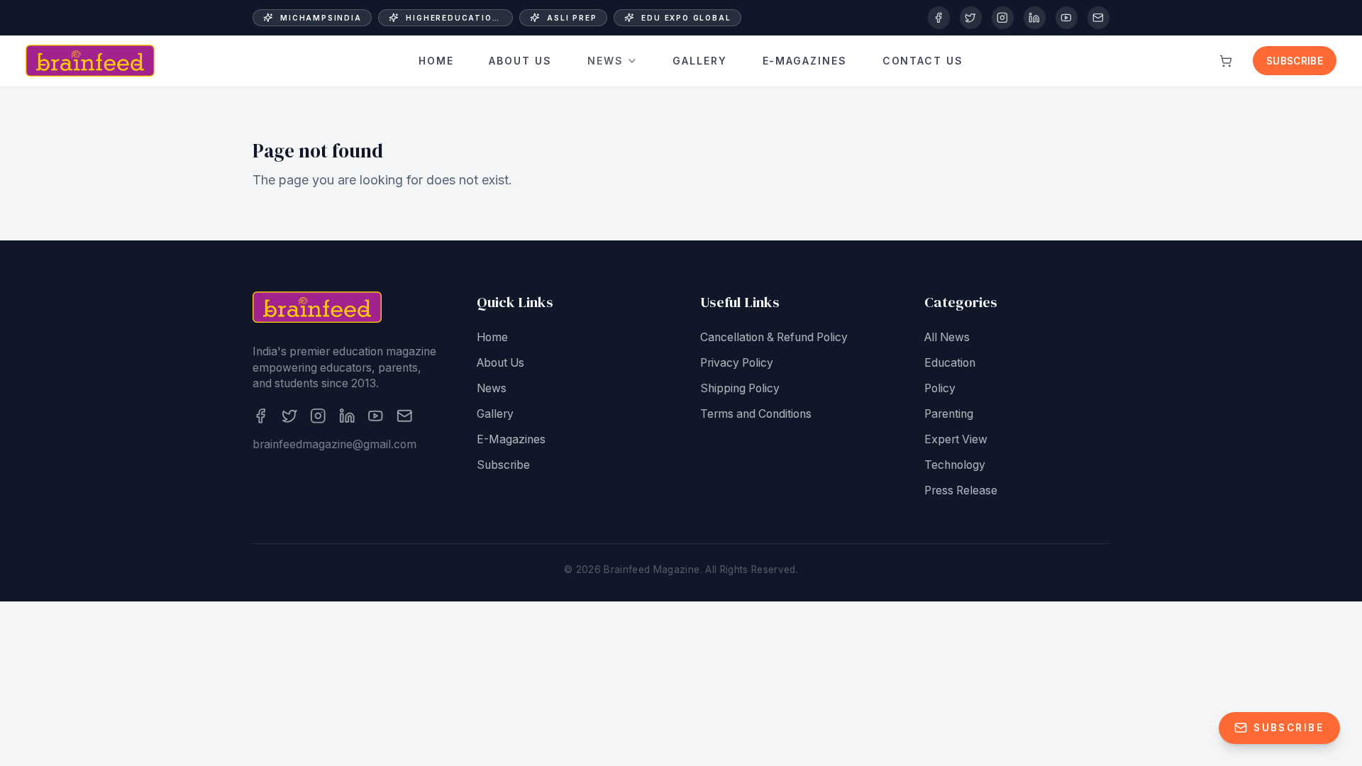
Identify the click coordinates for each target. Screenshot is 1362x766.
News (605, 61)
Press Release (960, 490)
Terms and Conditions (756, 414)
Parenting (948, 414)
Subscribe (1294, 61)
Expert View (955, 439)
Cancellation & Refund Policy (774, 337)
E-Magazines (805, 61)
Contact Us (923, 61)
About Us (520, 61)
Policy (940, 388)
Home (436, 61)
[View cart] (1225, 61)
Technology (954, 465)
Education (949, 363)
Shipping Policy (740, 388)
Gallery (699, 61)
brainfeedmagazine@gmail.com (334, 444)
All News (947, 337)
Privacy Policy (736, 363)
